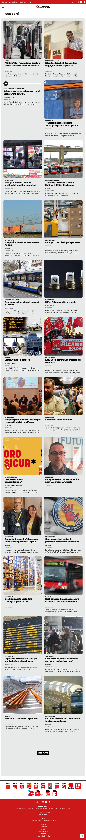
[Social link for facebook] (75, 2)
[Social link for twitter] (72, 2)
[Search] (30, 2)
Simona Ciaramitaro (8, 97)
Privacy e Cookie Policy (43, 836)
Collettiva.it (43, 806)
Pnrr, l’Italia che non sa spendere (21, 718)
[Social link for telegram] (84, 2)
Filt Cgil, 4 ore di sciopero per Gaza (62, 242)
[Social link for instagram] (78, 2)
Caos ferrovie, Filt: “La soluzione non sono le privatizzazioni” (61, 659)
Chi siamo (43, 824)
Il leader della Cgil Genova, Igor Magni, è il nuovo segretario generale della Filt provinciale (61, 65)
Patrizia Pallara (49, 305)
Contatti (4, 2)
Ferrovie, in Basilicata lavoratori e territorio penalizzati (62, 719)
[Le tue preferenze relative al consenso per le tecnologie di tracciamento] (82, 836)
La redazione (13, 2)
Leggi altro (43, 753)
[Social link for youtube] (81, 2)
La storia (43, 834)
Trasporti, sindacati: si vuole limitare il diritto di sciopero (59, 183)
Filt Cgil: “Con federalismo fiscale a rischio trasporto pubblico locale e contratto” (22, 65)
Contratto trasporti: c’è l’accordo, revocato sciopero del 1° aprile (21, 540)
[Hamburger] (3, 7)
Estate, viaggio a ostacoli (17, 360)
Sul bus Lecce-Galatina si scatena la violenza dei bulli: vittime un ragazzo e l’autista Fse (62, 601)
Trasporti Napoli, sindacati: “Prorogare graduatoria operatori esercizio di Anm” (62, 125)
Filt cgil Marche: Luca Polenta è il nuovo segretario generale (62, 480)
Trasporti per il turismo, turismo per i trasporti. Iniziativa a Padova (23, 420)
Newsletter (22, 2)
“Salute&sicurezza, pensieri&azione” (14, 480)
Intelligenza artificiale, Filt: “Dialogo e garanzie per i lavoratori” (18, 601)
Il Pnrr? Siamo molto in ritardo (60, 302)
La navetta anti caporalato (58, 419)
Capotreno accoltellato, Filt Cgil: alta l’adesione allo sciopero (21, 659)
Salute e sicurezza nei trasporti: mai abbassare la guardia (21, 92)
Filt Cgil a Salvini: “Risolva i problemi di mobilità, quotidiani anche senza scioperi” (20, 185)
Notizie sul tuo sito (43, 831)
